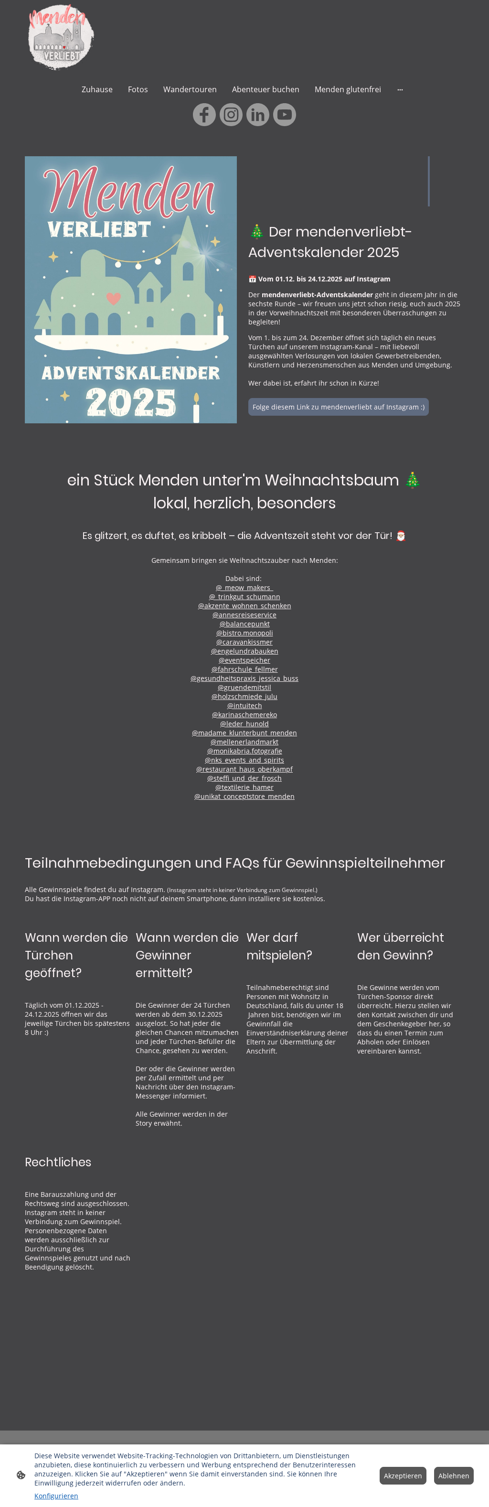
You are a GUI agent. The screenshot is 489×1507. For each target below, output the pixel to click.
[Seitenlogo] (60, 37)
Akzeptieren (403, 1475)
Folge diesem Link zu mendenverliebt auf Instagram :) (339, 406)
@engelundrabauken (244, 651)
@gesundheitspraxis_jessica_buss (244, 678)
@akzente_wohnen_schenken (244, 605)
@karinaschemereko (244, 714)
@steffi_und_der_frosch (244, 778)
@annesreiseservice (244, 614)
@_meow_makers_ (244, 587)
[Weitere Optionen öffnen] (400, 89)
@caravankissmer (244, 641)
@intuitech (244, 705)
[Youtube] (284, 114)
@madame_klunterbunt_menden (244, 732)
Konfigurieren (56, 1495)
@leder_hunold (244, 723)
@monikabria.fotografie (244, 750)
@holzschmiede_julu (244, 696)
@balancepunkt (245, 623)
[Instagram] (231, 114)
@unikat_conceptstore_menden (244, 796)
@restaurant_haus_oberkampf (244, 769)
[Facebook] (204, 114)
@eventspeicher (244, 660)
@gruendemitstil (244, 687)
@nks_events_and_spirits (244, 759)
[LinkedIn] (257, 114)
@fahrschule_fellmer (245, 669)
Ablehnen (453, 1475)
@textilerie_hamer (244, 787)
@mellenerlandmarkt (244, 741)
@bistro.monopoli (244, 632)
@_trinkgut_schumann (244, 596)
